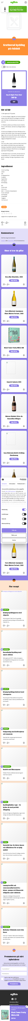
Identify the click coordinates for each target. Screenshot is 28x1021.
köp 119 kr (14, 317)
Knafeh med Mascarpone (11, 770)
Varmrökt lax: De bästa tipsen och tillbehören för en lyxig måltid (13, 847)
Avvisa (14, 540)
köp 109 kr (14, 280)
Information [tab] (12, 483)
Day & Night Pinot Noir (16, 10)
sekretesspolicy (8, 979)
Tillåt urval (14, 535)
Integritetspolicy (14, 1004)
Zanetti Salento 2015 (14, 382)
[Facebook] (12, 999)
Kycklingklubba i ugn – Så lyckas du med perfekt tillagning (12, 807)
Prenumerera (14, 984)
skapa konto (11, 240)
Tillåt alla (14, 530)
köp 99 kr (14, 422)
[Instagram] (15, 999)
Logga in (3, 240)
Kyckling (4, 206)
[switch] (24, 514)
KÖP (14, 102)
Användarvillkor (14, 1002)
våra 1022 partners (10, 491)
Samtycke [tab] (4, 483)
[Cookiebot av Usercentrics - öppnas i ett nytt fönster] (20, 480)
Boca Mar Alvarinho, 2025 (14, 277)
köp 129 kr (14, 385)
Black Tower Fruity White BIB (14, 348)
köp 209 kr (14, 351)
